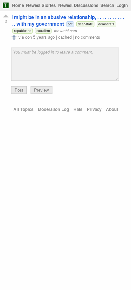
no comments (87, 37)
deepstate (85, 24)
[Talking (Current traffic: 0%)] (6, 5)
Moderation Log (53, 109)
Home (18, 5)
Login (122, 5)
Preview (41, 90)
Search (107, 5)
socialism (43, 30)
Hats (77, 109)
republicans (22, 30)
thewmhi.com (65, 30)
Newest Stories (41, 5)
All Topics (23, 109)
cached (65, 37)
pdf (70, 24)
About (112, 109)
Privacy (94, 109)
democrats (106, 24)
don (28, 37)
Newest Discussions (78, 5)
